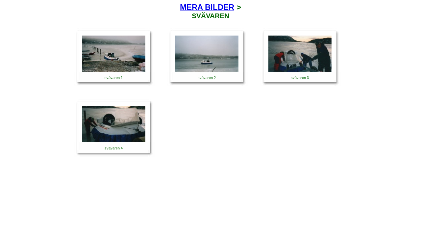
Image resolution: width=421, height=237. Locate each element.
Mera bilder (207, 7)
